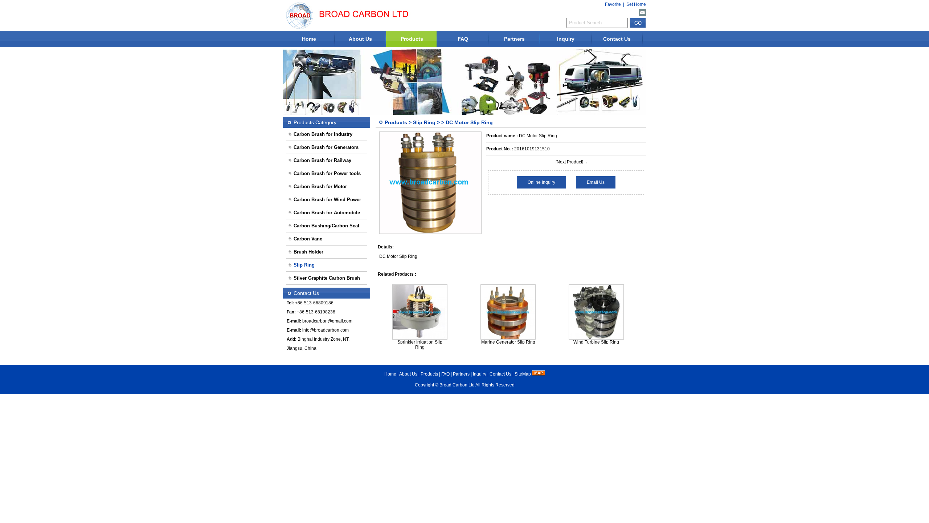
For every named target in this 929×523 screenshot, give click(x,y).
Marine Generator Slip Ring (508, 342)
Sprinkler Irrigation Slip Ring (419, 345)
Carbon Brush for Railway (322, 160)
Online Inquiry (541, 182)
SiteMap (523, 374)
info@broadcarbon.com (325, 330)
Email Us (596, 182)
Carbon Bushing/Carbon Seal (326, 225)
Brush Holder (308, 252)
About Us (360, 39)
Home (309, 39)
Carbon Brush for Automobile (327, 212)
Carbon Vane (308, 239)
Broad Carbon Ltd (457, 385)
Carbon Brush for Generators (326, 147)
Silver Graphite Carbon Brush (327, 278)
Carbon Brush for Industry (323, 134)
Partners (514, 39)
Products (412, 39)
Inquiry (565, 39)
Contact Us (617, 39)
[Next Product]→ (572, 162)
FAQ (463, 39)
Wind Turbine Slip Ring (596, 342)
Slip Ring (424, 122)
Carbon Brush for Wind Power (327, 199)
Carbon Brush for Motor (320, 186)
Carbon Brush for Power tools (327, 173)
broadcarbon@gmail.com (327, 321)
